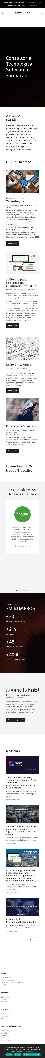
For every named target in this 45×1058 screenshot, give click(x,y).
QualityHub (5, 1035)
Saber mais (12, 243)
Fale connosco (6, 978)
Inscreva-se (32, 5)
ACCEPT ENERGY (6, 1040)
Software (4, 999)
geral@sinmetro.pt (7, 985)
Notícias (4, 1016)
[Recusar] (42, 1051)
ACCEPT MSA (5, 1038)
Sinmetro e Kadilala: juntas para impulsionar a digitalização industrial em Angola (21, 830)
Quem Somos (5, 1014)
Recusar (18, 1055)
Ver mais (33, 940)
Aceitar (9, 1055)
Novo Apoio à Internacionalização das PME (22, 920)
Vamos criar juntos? (15, 720)
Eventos (4, 1019)
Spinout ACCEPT (6, 1031)
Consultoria (5, 997)
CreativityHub (5, 1033)
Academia (4, 1002)
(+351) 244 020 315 (7, 980)
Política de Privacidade (32, 1055)
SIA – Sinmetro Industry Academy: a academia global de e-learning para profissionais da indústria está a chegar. (21, 782)
